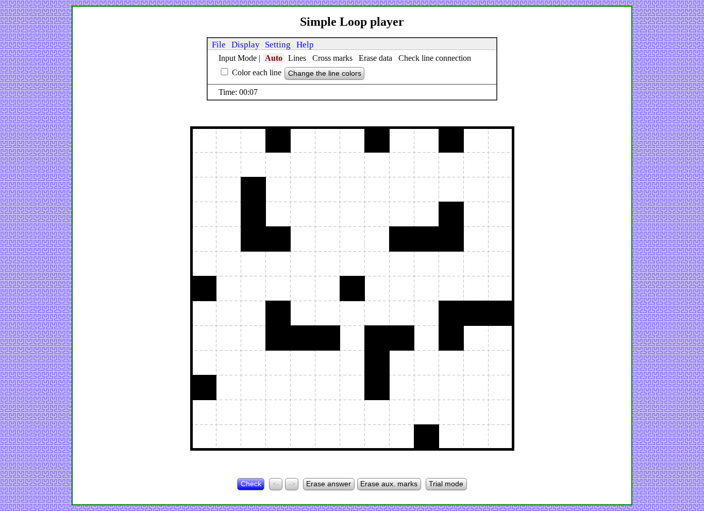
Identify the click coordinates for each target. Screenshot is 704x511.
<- (276, 484)
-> (292, 484)
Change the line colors (324, 73)
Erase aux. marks (388, 484)
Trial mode (446, 484)
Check (251, 484)
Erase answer (328, 484)
